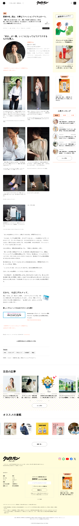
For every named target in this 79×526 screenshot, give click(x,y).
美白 (33, 352)
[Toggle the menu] (4, 3)
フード (4, 479)
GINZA (32, 517)
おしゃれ (5, 477)
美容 (5, 13)
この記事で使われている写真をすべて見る (26, 341)
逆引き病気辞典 (15, 485)
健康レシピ (5, 485)
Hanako (36, 517)
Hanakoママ (52, 517)
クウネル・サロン (58, 517)
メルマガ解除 (39, 499)
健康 (4, 475)
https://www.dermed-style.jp (34, 320)
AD (5, 352)
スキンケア (11, 352)
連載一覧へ (39, 444)
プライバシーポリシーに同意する (40, 486)
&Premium (40, 517)
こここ (63, 517)
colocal (47, 517)
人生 (13, 481)
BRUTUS (18, 517)
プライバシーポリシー (44, 493)
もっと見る (64, 158)
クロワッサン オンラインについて (9, 504)
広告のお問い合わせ (24, 504)
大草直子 (27, 352)
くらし (13, 477)
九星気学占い (15, 483)
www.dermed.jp (27, 334)
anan (15, 517)
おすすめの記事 (6, 483)
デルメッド (19, 352)
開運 (4, 481)
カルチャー (14, 479)
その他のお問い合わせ (32, 504)
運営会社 (17, 504)
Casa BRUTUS (28, 517)
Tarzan (44, 517)
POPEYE (23, 517)
